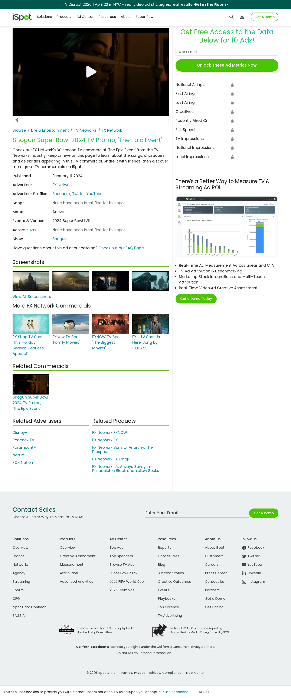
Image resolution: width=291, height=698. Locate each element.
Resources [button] (107, 16)
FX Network (62, 184)
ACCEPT (205, 691)
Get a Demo (215, 598)
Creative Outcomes (174, 581)
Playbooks (166, 598)
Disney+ (20, 432)
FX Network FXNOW (109, 432)
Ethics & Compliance (165, 673)
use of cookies (177, 691)
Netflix (18, 455)
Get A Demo (265, 16)
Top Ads (116, 547)
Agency (19, 573)
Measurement (72, 564)
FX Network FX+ (106, 440)
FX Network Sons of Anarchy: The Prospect (122, 449)
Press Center (216, 573)
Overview (20, 547)
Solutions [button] (44, 16)
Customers (214, 556)
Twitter (78, 193)
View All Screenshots (32, 296)
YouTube (94, 193)
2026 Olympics (121, 590)
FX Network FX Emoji (110, 459)
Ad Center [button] (85, 16)
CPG (16, 598)
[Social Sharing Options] (16, 120)
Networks (21, 564)
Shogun (59, 238)
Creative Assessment (78, 556)
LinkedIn (254, 573)
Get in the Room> (211, 4)
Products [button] (64, 16)
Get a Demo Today (196, 298)
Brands (18, 556)
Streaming (21, 581)
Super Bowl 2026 (123, 573)
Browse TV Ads (121, 564)
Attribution (69, 573)
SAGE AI (19, 615)
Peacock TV (23, 440)
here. (211, 647)
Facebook (61, 193)
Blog (161, 564)
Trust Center (195, 673)
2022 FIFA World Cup (126, 581)
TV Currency (168, 607)
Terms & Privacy (132, 673)
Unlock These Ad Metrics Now (227, 65)
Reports (164, 547)
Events (163, 590)
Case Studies (168, 556)
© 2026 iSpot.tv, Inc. (101, 673)
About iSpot (215, 547)
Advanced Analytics (76, 581)
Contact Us (214, 581)
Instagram (256, 581)
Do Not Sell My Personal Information (144, 653)
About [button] (126, 16)
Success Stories (171, 573)
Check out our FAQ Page (121, 248)
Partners (212, 590)
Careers (212, 564)
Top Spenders (121, 556)
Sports (18, 590)
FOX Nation (23, 462)
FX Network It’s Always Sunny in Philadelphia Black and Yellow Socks (125, 468)
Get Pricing (214, 607)
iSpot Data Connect (29, 607)
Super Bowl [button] (145, 16)
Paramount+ (24, 447)
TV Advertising (170, 615)
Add (33, 230)
